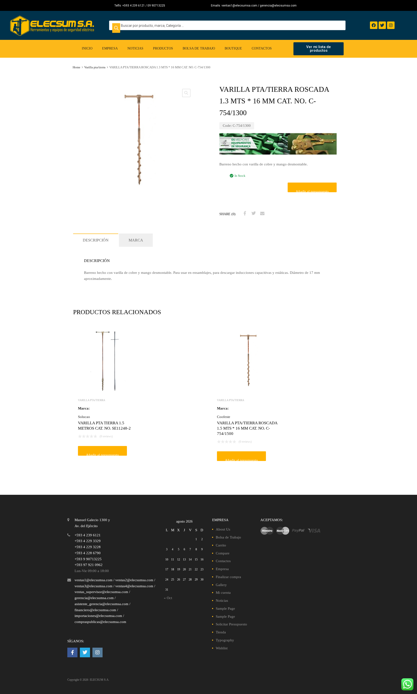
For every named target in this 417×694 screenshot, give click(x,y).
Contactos (262, 48)
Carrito (221, 545)
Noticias (135, 48)
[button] (186, 93)
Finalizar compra (228, 577)
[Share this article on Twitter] (253, 213)
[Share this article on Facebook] (244, 213)
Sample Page (225, 608)
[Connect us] (72, 652)
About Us (223, 529)
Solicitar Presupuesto (231, 624)
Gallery (221, 585)
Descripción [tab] (96, 240)
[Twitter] (382, 25)
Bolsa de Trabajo (199, 48)
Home (76, 67)
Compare (222, 553)
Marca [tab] (136, 240)
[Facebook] (373, 25)
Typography (225, 640)
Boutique (233, 48)
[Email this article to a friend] (261, 213)
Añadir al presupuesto (312, 191)
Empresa (110, 48)
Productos (163, 48)
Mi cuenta (223, 593)
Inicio (87, 48)
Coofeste (223, 417)
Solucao (84, 417)
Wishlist (222, 648)
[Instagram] (391, 25)
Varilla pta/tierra (94, 67)
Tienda (221, 632)
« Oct (168, 598)
